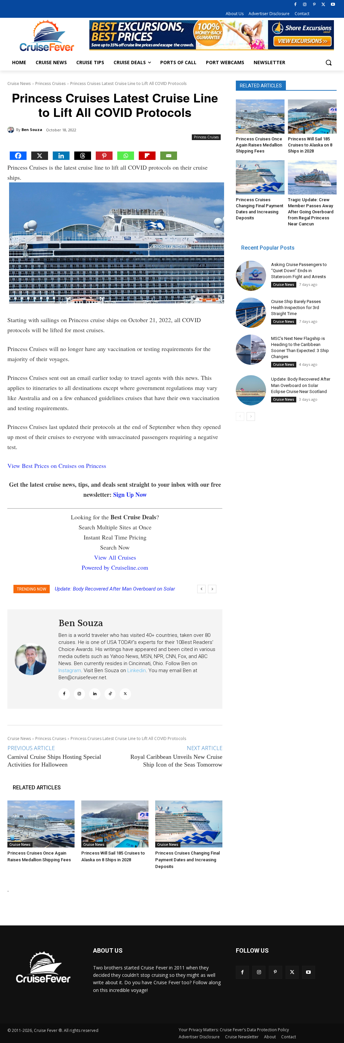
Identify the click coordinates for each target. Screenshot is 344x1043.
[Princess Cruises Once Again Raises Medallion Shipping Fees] (41, 824)
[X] (323, 5)
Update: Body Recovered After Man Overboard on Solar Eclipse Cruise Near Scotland (300, 385)
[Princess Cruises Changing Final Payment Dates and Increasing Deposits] (188, 824)
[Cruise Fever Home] (46, 35)
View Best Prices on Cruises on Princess (56, 466)
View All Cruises (115, 557)
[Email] (169, 156)
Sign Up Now (130, 494)
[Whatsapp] (126, 156)
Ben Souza (32, 129)
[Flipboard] (147, 156)
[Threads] (83, 156)
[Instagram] (305, 5)
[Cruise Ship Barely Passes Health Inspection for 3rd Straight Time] (251, 313)
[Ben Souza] (11, 129)
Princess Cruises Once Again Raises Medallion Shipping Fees (259, 145)
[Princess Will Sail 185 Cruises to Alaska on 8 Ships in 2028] (114, 824)
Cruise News (19, 83)
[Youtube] (333, 5)
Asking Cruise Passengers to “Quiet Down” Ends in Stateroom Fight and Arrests (299, 270)
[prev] (201, 589)
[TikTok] (110, 694)
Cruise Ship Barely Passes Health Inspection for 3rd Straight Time (296, 307)
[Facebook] (295, 5)
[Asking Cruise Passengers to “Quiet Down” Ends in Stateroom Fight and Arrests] (251, 276)
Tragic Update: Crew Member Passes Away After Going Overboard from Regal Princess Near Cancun (311, 212)
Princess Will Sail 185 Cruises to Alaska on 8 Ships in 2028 (310, 145)
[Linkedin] (61, 156)
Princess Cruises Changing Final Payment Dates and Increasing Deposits (187, 860)
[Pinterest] (314, 5)
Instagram (69, 670)
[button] (328, 62)
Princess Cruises (50, 83)
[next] (212, 589)
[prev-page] (240, 416)
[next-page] (251, 416)
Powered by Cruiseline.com (115, 567)
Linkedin (136, 670)
